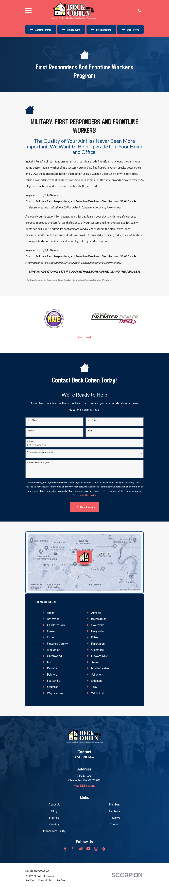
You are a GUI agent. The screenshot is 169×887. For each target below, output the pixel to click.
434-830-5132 (84, 757)
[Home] (73, 10)
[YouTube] (88, 849)
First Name (32, 420)
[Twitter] (73, 849)
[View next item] (88, 337)
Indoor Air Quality (54, 831)
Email (89, 430)
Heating (54, 817)
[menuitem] (29, 880)
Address (31, 441)
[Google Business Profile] (81, 849)
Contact (115, 824)
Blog (54, 811)
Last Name (92, 420)
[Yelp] (104, 849)
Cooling (54, 824)
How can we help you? (38, 462)
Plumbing (114, 804)
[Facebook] (65, 849)
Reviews (115, 817)
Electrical (114, 811)
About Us (54, 804)
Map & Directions (84, 785)
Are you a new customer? (40, 452)
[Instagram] (96, 849)
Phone (30, 430)
